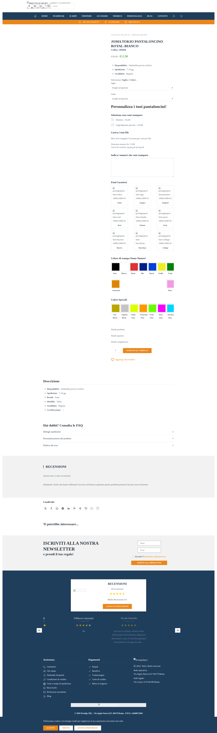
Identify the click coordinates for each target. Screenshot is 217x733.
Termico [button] (117, 16)
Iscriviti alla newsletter (149, 563)
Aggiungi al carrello (137, 350)
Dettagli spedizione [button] (52, 431)
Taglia (113, 83)
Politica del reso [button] (50, 445)
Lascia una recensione (117, 606)
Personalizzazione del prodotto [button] (57, 438)
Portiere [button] (87, 16)
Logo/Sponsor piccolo (129, 125)
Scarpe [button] (73, 16)
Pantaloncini (139, 35)
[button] (35, 16)
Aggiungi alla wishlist (125, 359)
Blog (150, 16)
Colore (113, 94)
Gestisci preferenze (87, 728)
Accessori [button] (102, 16)
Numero (122, 120)
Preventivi (134, 22)
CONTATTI (163, 16)
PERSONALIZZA (134, 16)
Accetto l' (150, 556)
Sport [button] (45, 16)
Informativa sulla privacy (154, 556)
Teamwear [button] (58, 16)
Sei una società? (91, 22)
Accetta (50, 728)
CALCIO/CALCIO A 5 (121, 35)
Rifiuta (66, 728)
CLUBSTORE (113, 22)
